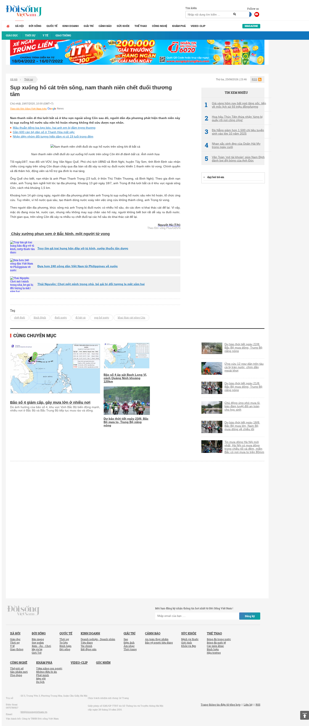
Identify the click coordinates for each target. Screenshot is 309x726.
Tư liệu (63, 642)
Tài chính (86, 646)
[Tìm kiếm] (234, 14)
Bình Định (40, 317)
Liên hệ (248, 704)
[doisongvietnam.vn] (23, 610)
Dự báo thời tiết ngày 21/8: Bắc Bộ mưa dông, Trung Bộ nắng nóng (243, 387)
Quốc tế (51, 26)
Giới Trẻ (36, 652)
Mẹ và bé (37, 649)
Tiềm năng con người (49, 668)
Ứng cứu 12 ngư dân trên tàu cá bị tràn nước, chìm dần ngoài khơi (244, 367)
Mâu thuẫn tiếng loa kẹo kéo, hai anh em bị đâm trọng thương (54, 127)
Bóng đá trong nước (219, 639)
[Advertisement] (232, 250)
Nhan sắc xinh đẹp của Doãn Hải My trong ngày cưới (232, 145)
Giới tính (186, 642)
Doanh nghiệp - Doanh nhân (98, 639)
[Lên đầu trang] (304, 715)
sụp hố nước (101, 317)
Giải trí (89, 26)
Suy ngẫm (38, 642)
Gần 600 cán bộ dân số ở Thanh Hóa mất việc (44, 132)
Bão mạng (38, 639)
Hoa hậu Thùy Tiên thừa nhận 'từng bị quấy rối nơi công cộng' (234, 118)
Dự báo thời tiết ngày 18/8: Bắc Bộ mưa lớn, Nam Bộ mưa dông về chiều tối (242, 426)
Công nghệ (159, 26)
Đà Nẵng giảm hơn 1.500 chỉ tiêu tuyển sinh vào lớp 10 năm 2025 (234, 131)
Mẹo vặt (41, 678)
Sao (126, 639)
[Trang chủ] (8, 26)
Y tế (12, 646)
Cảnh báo (105, 26)
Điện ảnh (129, 642)
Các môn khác (215, 646)
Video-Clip (198, 26)
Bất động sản (88, 649)
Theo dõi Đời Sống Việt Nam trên (28, 108)
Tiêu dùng (87, 642)
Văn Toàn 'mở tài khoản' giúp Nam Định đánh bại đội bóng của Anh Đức (235, 158)
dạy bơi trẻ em (215, 177)
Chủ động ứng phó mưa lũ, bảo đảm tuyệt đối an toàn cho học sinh (242, 406)
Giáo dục (15, 639)
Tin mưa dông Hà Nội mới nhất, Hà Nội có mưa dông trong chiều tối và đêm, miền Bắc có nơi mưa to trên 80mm (244, 447)
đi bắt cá (80, 317)
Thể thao (141, 26)
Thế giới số (17, 668)
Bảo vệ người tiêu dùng (159, 642)
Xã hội (19, 26)
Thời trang (130, 649)
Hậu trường (214, 652)
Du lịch (40, 682)
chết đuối (19, 317)
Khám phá (179, 26)
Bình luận (65, 646)
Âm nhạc (129, 646)
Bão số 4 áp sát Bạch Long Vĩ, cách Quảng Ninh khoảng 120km (125, 378)
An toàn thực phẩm (156, 639)
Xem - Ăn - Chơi (41, 646)
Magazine (251, 26)
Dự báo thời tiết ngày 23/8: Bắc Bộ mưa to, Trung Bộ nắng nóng (126, 422)
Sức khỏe (123, 26)
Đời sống (35, 26)
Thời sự (28, 79)
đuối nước (61, 317)
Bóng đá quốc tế (216, 642)
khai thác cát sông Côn (131, 317)
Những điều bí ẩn (46, 671)
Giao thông (16, 649)
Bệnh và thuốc (189, 639)
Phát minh (42, 675)
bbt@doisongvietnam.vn (34, 711)
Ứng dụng (16, 675)
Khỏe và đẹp (188, 646)
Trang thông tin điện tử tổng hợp (220, 704)
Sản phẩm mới (19, 671)
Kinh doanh (70, 26)
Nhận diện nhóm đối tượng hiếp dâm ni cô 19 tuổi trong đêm (53, 136)
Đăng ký (250, 616)
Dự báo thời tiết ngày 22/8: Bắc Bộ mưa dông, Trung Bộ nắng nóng (243, 348)
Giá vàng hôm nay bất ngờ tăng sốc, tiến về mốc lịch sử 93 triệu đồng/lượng (235, 105)
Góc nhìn (103, 663)
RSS (254, 79)
